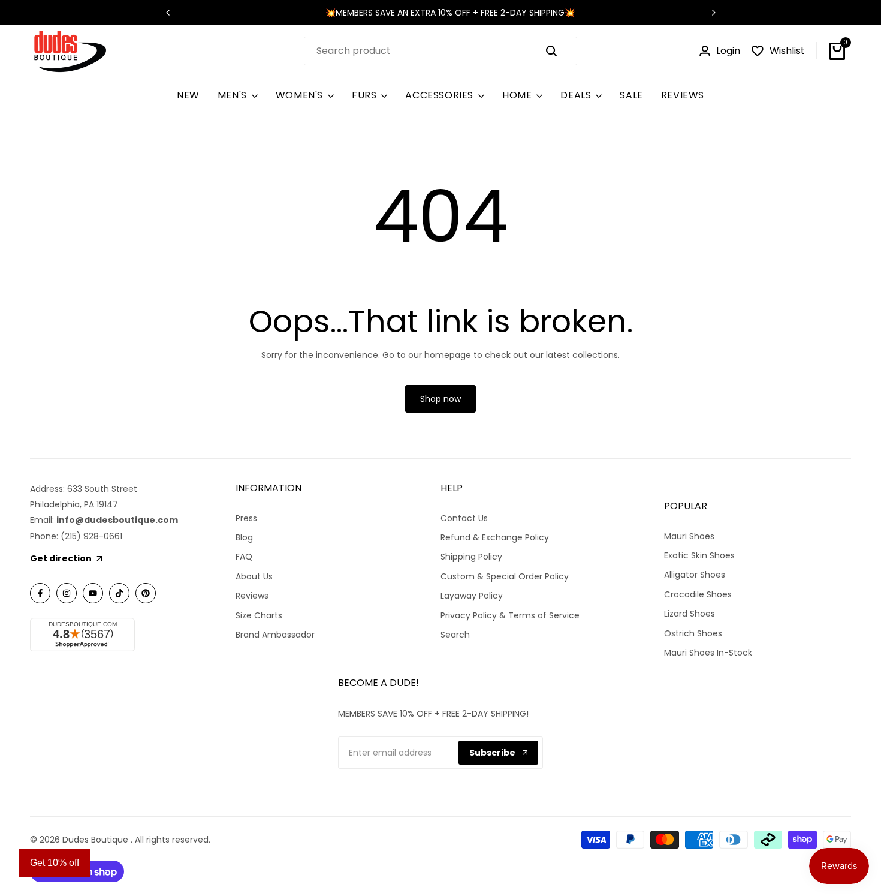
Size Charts (259, 615)
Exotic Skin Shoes (699, 555)
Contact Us (464, 518)
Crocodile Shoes (698, 594)
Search (455, 635)
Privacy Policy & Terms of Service (510, 615)
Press (246, 518)
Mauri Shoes (689, 536)
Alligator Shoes (694, 575)
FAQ (244, 557)
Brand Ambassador (275, 635)
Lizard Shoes (689, 614)
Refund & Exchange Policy (495, 537)
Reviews (252, 596)
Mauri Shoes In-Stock (708, 653)
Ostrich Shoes (693, 633)
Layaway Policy (472, 596)
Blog (244, 537)
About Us (254, 576)
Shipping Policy (471, 557)
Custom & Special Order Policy (505, 576)
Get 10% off (54, 863)
